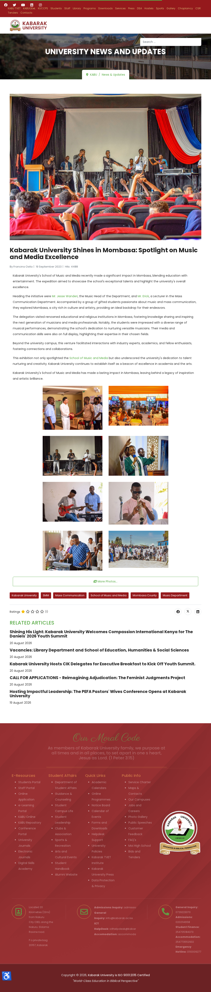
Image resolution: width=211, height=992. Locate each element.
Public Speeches (140, 823)
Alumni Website (66, 874)
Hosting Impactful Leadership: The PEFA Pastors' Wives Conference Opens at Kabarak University (98, 694)
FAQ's (132, 840)
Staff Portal (26, 788)
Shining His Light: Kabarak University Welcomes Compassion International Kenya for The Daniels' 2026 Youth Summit (101, 634)
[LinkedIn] (197, 611)
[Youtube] (23, 5)
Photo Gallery (138, 817)
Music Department (175, 595)
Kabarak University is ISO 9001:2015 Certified (119, 975)
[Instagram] (40, 5)
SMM (46, 595)
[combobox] (170, 42)
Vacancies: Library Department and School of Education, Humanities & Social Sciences (99, 650)
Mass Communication (69, 595)
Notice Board (101, 805)
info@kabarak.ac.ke (119, 918)
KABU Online (26, 817)
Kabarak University (24, 595)
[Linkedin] (31, 5)
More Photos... (107, 581)
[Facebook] (5, 5)
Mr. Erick (143, 296)
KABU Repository (29, 823)
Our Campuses (139, 799)
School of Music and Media (88, 358)
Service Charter (139, 782)
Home (37, 41)
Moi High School (139, 846)
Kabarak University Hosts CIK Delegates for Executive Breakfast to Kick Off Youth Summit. (102, 664)
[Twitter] (14, 5)
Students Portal (29, 782)
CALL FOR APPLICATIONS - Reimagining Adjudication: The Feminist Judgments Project (97, 678)
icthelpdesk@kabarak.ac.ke (128, 929)
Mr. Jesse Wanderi (65, 296)
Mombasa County (145, 595)
